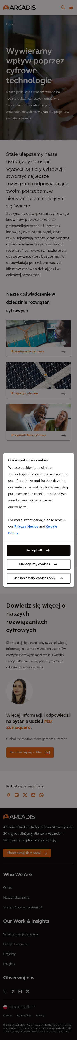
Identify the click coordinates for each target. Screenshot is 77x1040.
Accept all (34, 550)
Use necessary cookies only (34, 578)
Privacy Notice (26, 526)
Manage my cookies (34, 564)
